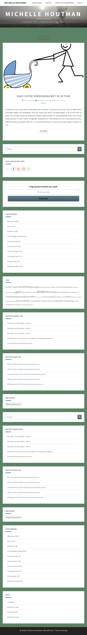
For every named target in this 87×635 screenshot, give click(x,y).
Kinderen (10, 231)
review (62, 297)
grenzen (24, 292)
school (67, 296)
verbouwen (58, 300)
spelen (13, 301)
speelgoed (8, 301)
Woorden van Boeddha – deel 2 (19, 328)
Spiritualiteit (12, 246)
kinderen (43, 292)
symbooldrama (35, 301)
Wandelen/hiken (13, 266)
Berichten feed (13, 607)
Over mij (48, 3)
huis (29, 292)
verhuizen (8, 304)
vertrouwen (17, 305)
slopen (73, 297)
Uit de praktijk (12, 251)
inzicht (33, 292)
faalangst (75, 287)
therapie (44, 301)
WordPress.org (13, 617)
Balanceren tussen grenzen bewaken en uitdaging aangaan (30, 338)
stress (26, 300)
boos (41, 287)
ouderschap (39, 297)
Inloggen (10, 602)
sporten (19, 300)
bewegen (36, 287)
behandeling (25, 286)
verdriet (76, 301)
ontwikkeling (11, 296)
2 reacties (60, 100)
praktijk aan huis (53, 297)
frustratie (8, 292)
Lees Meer (44, 131)
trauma (49, 301)
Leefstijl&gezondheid (15, 236)
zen (31, 305)
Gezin (9, 226)
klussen (53, 292)
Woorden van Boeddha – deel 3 (19, 323)
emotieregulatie (66, 287)
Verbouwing (11, 261)
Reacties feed (12, 612)
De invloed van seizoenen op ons (19, 343)
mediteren (66, 292)
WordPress (48, 630)
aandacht (8, 287)
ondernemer (74, 292)
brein (44, 287)
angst (15, 286)
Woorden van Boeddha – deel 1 (19, 333)
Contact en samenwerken (64, 3)
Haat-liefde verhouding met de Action (43, 96)
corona (57, 287)
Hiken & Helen (37, 3)
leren (60, 292)
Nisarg (64, 630)
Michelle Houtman (15, 2)
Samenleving (12, 241)
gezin (19, 292)
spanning (78, 297)
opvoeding (23, 296)
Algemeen (11, 221)
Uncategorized (13, 256)
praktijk (44, 297)
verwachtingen (25, 304)
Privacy (80, 3)
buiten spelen (51, 287)
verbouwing (69, 301)
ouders (32, 296)
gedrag (13, 292)
